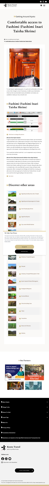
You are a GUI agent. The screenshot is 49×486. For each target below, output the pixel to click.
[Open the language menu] (41, 5)
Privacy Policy (6, 427)
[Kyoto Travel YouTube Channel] (46, 1)
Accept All (24, 247)
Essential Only (24, 251)
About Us (5, 422)
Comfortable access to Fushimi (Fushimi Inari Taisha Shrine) (18, 41)
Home (6, 39)
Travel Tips (5, 417)
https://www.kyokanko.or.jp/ (39, 482)
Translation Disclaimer (8, 432)
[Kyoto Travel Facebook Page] (41, 1)
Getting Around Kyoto (14, 39)
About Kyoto (5, 402)
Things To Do (6, 407)
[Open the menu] (44, 5)
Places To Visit (6, 412)
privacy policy (7, 241)
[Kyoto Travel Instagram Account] (43, 1)
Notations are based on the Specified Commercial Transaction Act (21, 438)
